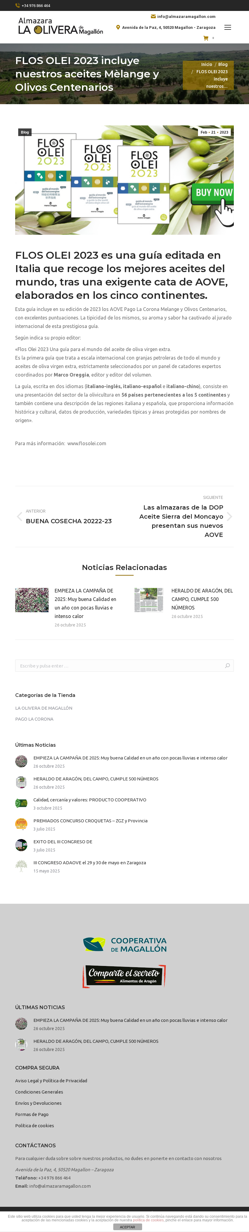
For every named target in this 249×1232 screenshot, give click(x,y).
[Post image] (32, 600)
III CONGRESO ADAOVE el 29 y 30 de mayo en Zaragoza (89, 862)
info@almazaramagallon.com (186, 16)
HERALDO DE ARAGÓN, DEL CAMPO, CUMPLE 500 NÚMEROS (202, 599)
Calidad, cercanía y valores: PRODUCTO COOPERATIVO (89, 799)
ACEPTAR (127, 1227)
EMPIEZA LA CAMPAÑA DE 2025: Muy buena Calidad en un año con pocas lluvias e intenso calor (85, 603)
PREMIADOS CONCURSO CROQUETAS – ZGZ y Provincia (90, 820)
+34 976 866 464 (36, 5)
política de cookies (148, 1220)
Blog (25, 132)
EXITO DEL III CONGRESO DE (62, 841)
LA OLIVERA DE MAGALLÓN (43, 708)
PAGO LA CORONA (34, 719)
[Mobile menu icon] (228, 27)
